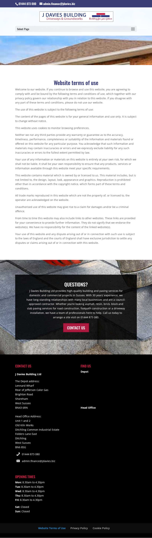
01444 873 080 (31, 454)
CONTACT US (76, 327)
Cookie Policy (101, 528)
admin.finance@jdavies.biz (38, 461)
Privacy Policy (79, 528)
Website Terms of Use (52, 528)
